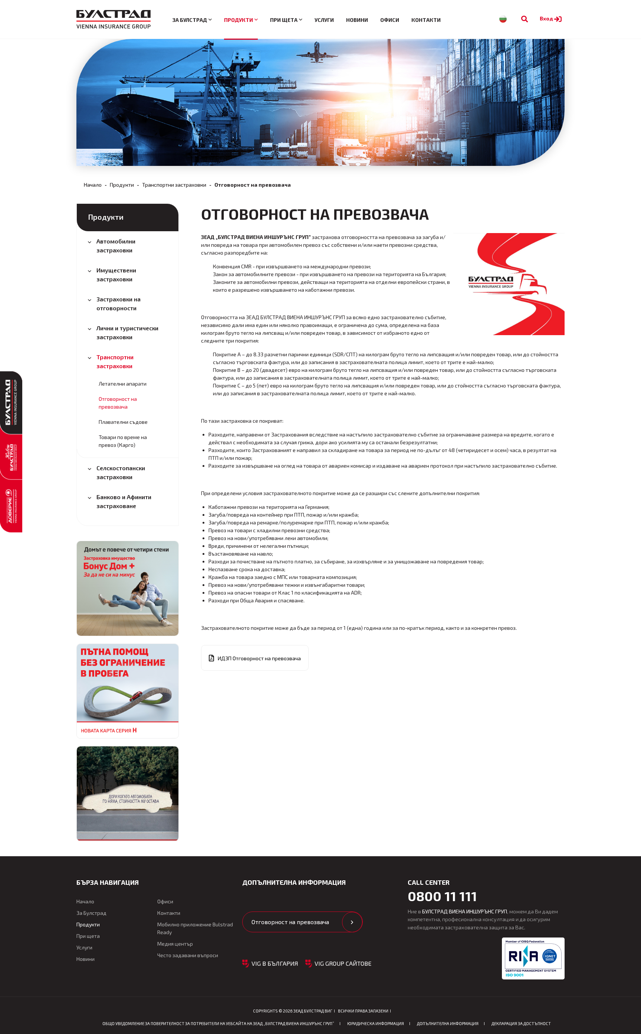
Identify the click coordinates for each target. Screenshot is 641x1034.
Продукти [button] (238, 20)
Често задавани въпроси (187, 955)
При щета (88, 936)
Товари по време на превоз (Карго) (123, 441)
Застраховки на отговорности (118, 303)
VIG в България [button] (275, 963)
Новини (357, 20)
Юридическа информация (375, 1023)
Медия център (175, 943)
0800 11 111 (442, 896)
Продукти (122, 184)
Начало (93, 184)
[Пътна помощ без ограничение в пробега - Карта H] (127, 691)
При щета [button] (284, 20)
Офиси (389, 20)
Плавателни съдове (123, 422)
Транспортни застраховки (174, 184)
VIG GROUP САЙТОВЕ (343, 963)
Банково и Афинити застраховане (123, 501)
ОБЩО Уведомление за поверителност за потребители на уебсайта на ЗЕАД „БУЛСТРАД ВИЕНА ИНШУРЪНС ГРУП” (218, 1023)
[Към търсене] (524, 19)
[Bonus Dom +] (127, 588)
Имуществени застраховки (116, 274)
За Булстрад (91, 913)
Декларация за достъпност (521, 1023)
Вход (547, 18)
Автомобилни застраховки (115, 245)
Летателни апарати (123, 383)
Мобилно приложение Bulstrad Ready (195, 928)
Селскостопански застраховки (120, 472)
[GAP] (127, 793)
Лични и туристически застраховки (127, 332)
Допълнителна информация (448, 1023)
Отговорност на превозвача (118, 403)
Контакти (426, 20)
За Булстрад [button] (189, 20)
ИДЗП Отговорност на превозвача (259, 658)
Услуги (324, 20)
